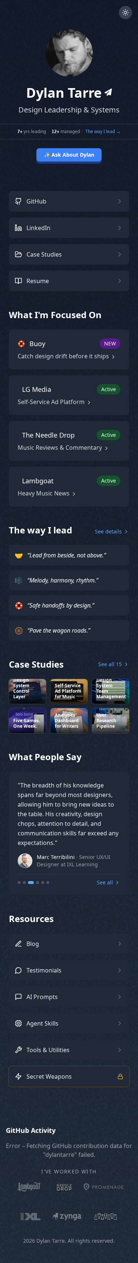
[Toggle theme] (125, 12)
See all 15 (110, 664)
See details (108, 531)
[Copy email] (108, 92)
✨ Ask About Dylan (69, 154)
